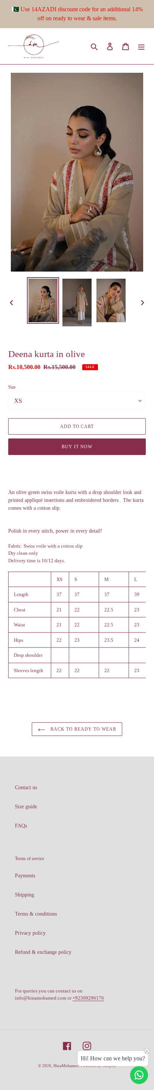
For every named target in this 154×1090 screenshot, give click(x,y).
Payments (25, 875)
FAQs (21, 826)
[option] (43, 300)
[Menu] (141, 46)
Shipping (24, 895)
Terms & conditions (36, 914)
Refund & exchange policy (43, 952)
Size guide (26, 806)
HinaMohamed (66, 1065)
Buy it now (77, 446)
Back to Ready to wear (82, 729)
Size (12, 387)
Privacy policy (30, 933)
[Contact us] (139, 1075)
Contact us (26, 787)
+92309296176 (88, 998)
